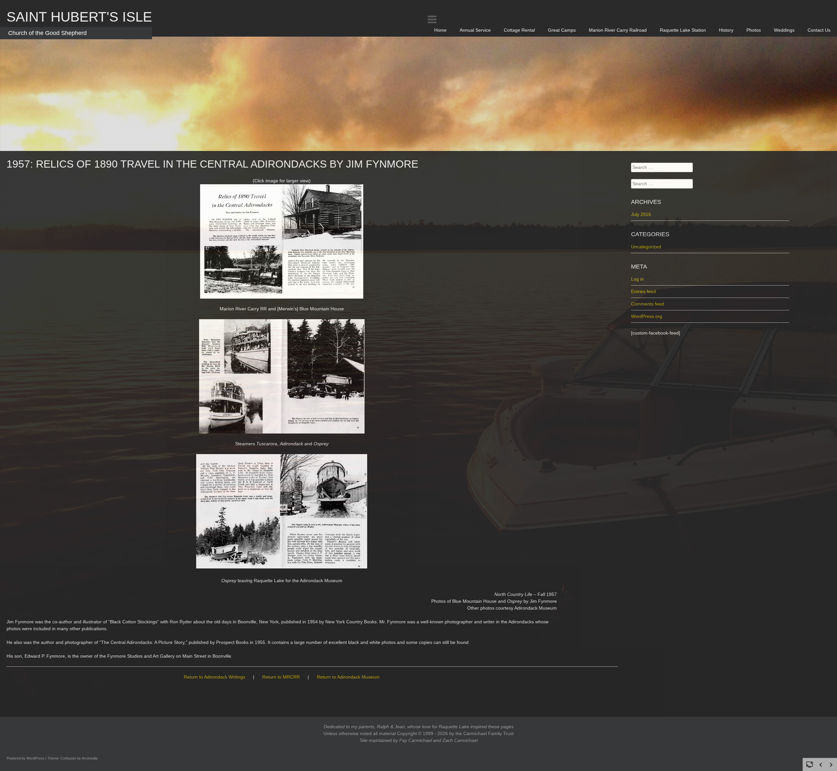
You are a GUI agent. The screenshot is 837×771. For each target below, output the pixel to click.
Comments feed (647, 303)
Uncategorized (646, 246)
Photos (753, 30)
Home (440, 30)
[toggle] (809, 764)
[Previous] (820, 765)
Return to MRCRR (281, 677)
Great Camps (562, 30)
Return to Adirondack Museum (348, 677)
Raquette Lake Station (683, 30)
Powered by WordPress (25, 758)
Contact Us (819, 30)
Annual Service (475, 30)
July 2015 (641, 214)
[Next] (831, 765)
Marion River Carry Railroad (618, 30)
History (726, 30)
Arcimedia (89, 758)
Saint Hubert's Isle (79, 17)
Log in (637, 279)
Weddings (784, 30)
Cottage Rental (519, 30)
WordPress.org (646, 316)
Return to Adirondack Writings (214, 677)
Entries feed (643, 291)
